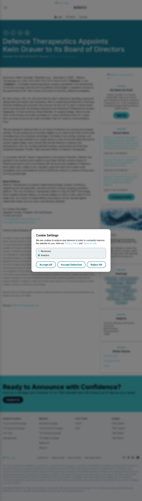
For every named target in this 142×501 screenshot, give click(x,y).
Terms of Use (89, 243)
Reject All (96, 264)
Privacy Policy (71, 243)
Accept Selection (71, 264)
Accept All (46, 264)
